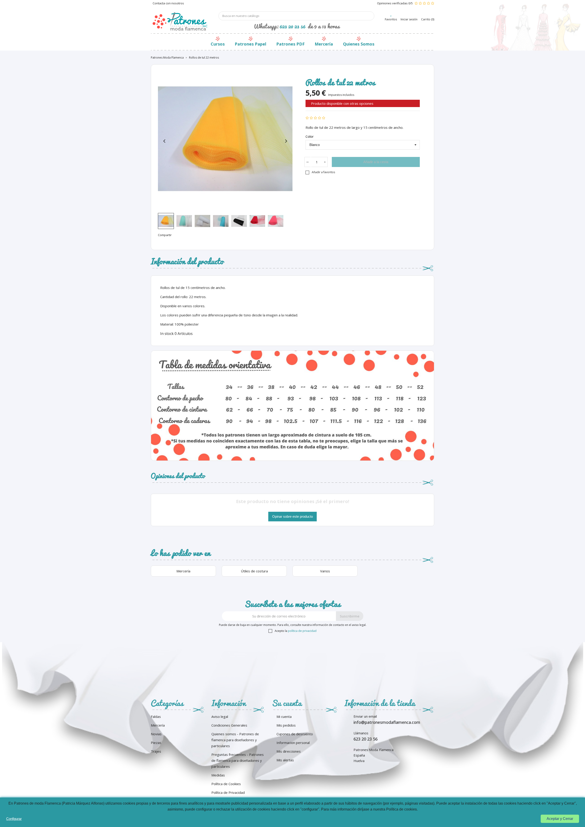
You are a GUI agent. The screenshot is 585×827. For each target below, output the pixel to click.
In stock (167, 333)
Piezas (156, 742)
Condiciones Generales (229, 725)
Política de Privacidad (228, 792)
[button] (166, 221)
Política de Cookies (226, 783)
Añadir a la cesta (375, 162)
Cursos (218, 44)
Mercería (324, 44)
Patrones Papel (250, 44)
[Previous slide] (165, 141)
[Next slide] (286, 141)
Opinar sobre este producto (292, 516)
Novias (156, 734)
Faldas (156, 716)
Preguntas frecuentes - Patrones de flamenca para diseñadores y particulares (237, 760)
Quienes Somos (358, 44)
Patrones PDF (290, 44)
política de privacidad (302, 631)
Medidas (218, 775)
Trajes (156, 751)
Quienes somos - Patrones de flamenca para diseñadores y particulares (235, 740)
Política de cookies (401, 809)
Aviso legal (219, 716)
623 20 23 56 (293, 26)
